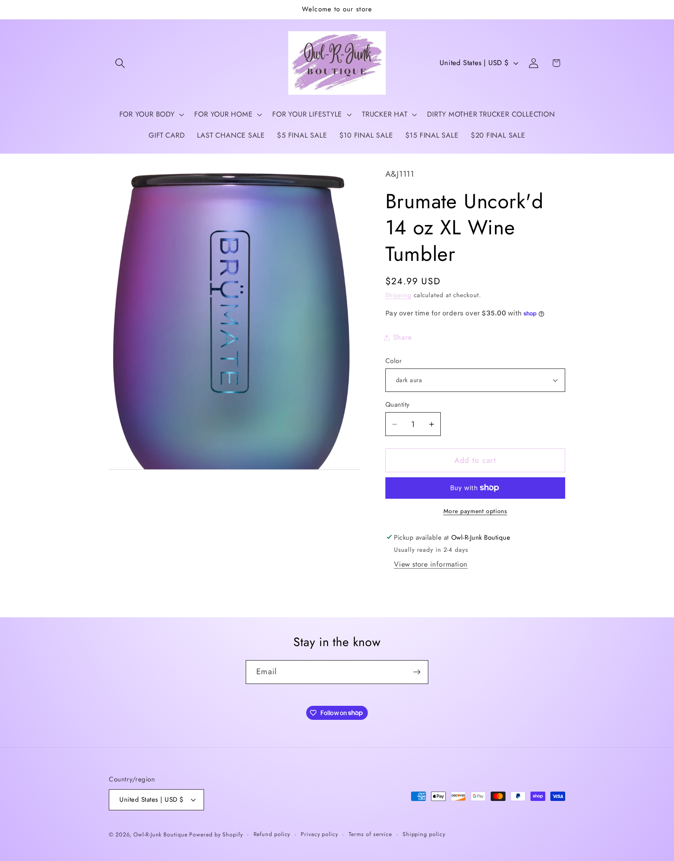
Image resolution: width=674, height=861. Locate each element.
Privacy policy (319, 834)
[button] (120, 63)
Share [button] (402, 337)
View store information (431, 564)
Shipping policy (424, 834)
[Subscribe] (417, 672)
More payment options (475, 511)
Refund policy (272, 834)
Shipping (398, 295)
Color (393, 360)
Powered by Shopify (216, 834)
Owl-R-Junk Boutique (161, 834)
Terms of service (370, 834)
